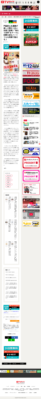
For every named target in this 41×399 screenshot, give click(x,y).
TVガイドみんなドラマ (6, 389)
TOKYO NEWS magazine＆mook (11, 280)
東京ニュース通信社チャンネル (16, 389)
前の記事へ (6, 363)
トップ (8, 386)
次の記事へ (22, 363)
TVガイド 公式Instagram (10, 274)
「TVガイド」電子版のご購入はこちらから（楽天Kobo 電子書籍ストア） (11, 288)
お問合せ (30, 392)
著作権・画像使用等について (23, 392)
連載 (28, 2)
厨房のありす (15, 74)
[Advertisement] (31, 55)
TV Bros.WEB (22, 388)
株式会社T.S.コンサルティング (34, 389)
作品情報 (31, 2)
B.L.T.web (16, 388)
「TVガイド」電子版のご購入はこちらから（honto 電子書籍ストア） (12, 292)
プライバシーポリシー (13, 392)
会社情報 (35, 392)
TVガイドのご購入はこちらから (11, 277)
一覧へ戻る (14, 363)
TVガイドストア (25, 389)
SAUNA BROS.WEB (36, 388)
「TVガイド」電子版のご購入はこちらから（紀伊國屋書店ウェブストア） (11, 297)
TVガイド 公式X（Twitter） (10, 272)
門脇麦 (15, 75)
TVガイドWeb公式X (21, 390)
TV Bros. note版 (28, 388)
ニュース (23, 2)
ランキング (34, 2)
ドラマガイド (19, 2)
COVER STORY (6, 21)
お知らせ (6, 392)
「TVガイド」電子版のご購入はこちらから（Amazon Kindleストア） (12, 284)
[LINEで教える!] (11, 22)
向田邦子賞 (16, 2)
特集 (25, 2)
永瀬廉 (5, 77)
